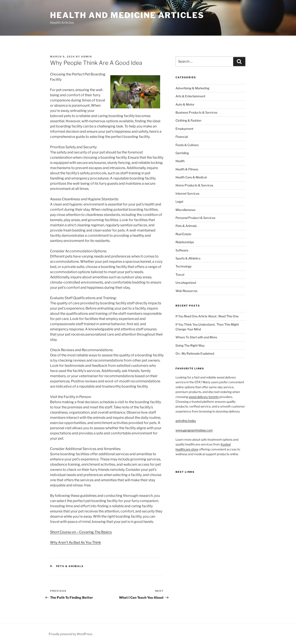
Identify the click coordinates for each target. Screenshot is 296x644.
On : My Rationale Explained (195, 353)
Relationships (185, 242)
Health (180, 161)
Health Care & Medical (191, 177)
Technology (184, 266)
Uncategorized (186, 282)
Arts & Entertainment (190, 96)
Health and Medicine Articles (127, 15)
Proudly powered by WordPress (70, 634)
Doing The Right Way (190, 345)
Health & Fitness (187, 169)
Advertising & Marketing (192, 88)
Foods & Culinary (187, 145)
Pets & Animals (70, 566)
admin (86, 56)
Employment (184, 128)
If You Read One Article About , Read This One (207, 316)
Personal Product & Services (195, 218)
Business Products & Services (196, 112)
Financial (182, 137)
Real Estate (183, 234)
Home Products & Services (194, 185)
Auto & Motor (185, 104)
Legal (179, 201)
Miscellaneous (185, 210)
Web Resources (186, 291)
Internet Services (187, 193)
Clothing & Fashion (188, 120)
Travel (180, 274)
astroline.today (186, 420)
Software (182, 250)
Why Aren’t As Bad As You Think (75, 542)
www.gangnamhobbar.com (194, 430)
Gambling (182, 153)
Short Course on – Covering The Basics (81, 532)
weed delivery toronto (204, 397)
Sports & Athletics (188, 258)
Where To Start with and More (196, 337)
